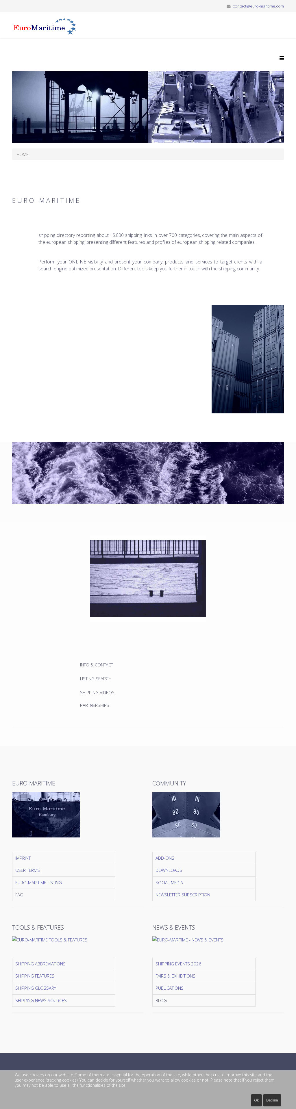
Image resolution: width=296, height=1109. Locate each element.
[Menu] (280, 58)
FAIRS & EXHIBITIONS (175, 976)
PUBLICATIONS (170, 988)
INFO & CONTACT (97, 665)
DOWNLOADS (169, 870)
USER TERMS (27, 870)
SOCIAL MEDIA (169, 882)
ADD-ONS (165, 858)
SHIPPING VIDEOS (97, 692)
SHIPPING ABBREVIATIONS (40, 964)
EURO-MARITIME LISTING (38, 882)
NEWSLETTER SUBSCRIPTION (183, 895)
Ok (256, 1100)
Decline (272, 1100)
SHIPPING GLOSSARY (35, 988)
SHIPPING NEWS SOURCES (41, 1000)
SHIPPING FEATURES (34, 976)
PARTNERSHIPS (94, 705)
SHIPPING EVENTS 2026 (178, 964)
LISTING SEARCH (95, 678)
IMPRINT (23, 858)
